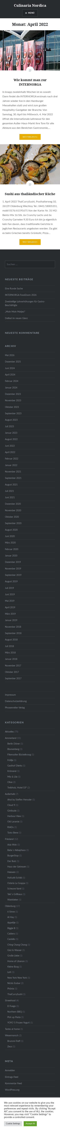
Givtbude (11, 811)
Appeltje (11, 922)
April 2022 (10, 452)
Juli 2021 (9, 491)
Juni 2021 (10, 497)
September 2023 (13, 413)
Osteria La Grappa (16, 883)
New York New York (17, 978)
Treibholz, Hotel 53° (17, 787)
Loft (9, 972)
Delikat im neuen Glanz (16, 318)
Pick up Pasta (13, 1017)
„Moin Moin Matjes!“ (15, 312)
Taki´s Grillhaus (14, 894)
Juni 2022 (10, 446)
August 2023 (11, 420)
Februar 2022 (11, 459)
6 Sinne (11, 912)
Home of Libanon (16, 961)
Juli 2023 (9, 426)
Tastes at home (12, 1029)
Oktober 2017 (12, 672)
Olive (9, 782)
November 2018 (13, 627)
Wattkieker (12, 900)
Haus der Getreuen (16, 867)
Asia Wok (12, 845)
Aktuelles (9, 732)
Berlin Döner (13, 744)
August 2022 (11, 439)
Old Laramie (13, 821)
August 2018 (11, 640)
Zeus (9, 1046)
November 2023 (13, 400)
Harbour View (14, 816)
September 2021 (13, 478)
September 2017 (13, 678)
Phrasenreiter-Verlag (15, 707)
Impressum (10, 695)
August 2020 (11, 530)
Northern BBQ (14, 1012)
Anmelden (10, 1070)
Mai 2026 (9, 355)
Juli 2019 (9, 588)
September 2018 (13, 633)
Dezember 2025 (13, 362)
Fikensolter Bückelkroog (19, 754)
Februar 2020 (11, 549)
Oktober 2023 (12, 407)
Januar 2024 (11, 388)
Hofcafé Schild (14, 878)
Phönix (10, 989)
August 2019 (11, 581)
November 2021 (13, 472)
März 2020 (10, 543)
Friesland (9, 839)
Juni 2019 (10, 594)
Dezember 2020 (13, 504)
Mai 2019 (9, 601)
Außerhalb (10, 794)
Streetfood (10, 1000)
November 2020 (13, 510)
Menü (31, 13)
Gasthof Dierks (14, 766)
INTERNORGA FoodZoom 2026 (20, 295)
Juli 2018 (9, 646)
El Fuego (11, 1006)
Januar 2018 (11, 659)
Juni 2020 (10, 536)
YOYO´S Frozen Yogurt (18, 1023)
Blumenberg (13, 749)
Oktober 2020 (12, 517)
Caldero (11, 934)
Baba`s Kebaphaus (16, 850)
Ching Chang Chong (17, 945)
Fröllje (10, 760)
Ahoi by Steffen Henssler (19, 800)
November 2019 (13, 569)
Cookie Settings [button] (13, 1124)
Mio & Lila (12, 777)
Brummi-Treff (13, 1041)
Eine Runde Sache (14, 288)
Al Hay (10, 917)
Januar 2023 (11, 433)
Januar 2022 (11, 465)
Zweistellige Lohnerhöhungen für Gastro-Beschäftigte (25, 303)
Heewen (11, 872)
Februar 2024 (11, 381)
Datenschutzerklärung (16, 701)
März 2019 (10, 614)
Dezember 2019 (13, 562)
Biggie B (11, 928)
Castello (11, 939)
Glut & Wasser (14, 950)
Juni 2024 (10, 368)
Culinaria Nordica (30, 5)
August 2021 (11, 485)
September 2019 (13, 575)
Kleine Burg (13, 967)
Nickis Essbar (13, 983)
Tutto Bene (12, 833)
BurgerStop (13, 855)
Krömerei (11, 771)
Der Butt (11, 861)
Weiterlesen (30, 137)
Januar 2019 (11, 620)
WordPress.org (12, 1090)
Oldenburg (10, 906)
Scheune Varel (14, 888)
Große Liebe (13, 955)
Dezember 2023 (13, 394)
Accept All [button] (30, 1124)
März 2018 (10, 653)
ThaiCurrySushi (14, 994)
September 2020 (13, 523)
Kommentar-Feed (13, 1083)
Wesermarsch (11, 1035)
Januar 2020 (11, 556)
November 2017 (13, 665)
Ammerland (10, 738)
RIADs (10, 827)
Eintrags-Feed (11, 1077)
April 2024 (10, 375)
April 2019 (10, 607)
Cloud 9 (11, 805)
